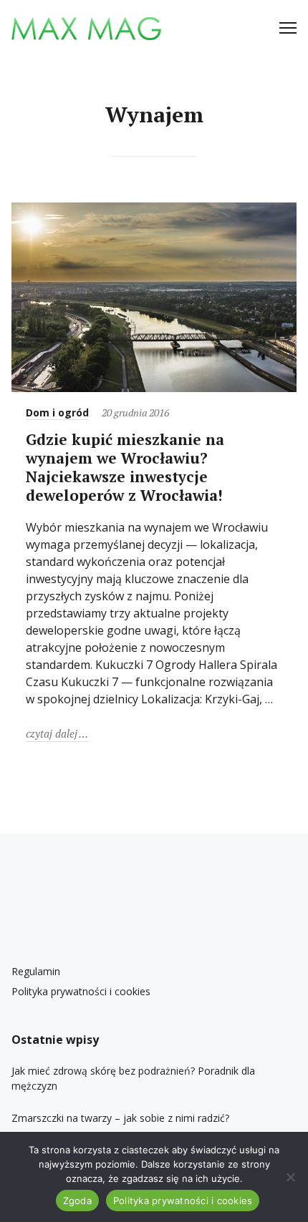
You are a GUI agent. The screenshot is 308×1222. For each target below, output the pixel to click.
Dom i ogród (57, 412)
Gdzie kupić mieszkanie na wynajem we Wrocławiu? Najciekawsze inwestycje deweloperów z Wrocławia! (125, 467)
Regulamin (35, 971)
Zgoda (77, 1200)
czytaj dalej (57, 732)
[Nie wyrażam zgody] (290, 1177)
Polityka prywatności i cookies (80, 991)
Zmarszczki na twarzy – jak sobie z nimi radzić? (120, 1118)
